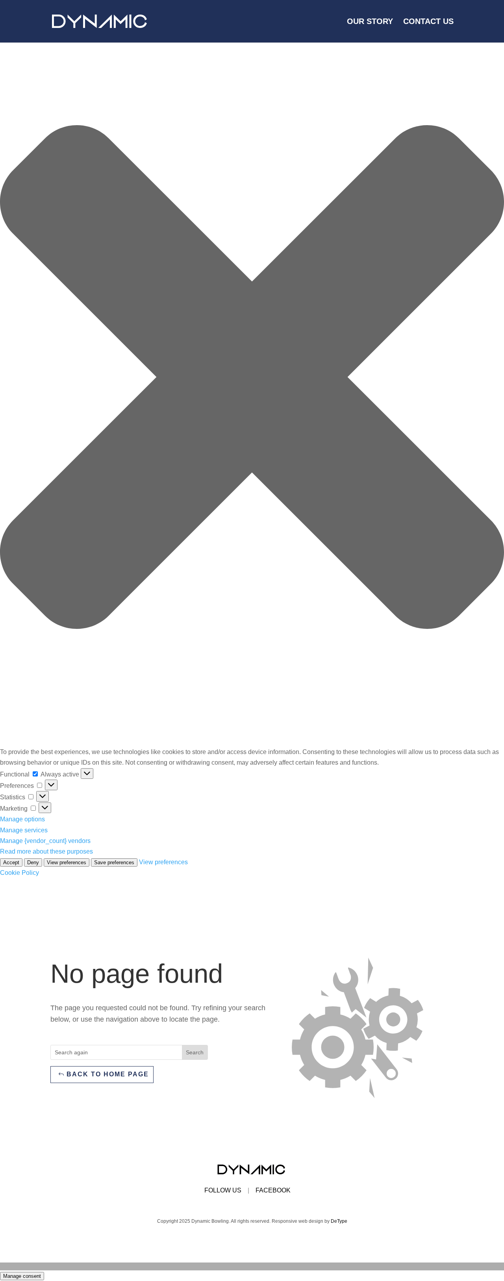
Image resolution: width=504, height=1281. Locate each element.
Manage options (22, 819)
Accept (11, 862)
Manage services (24, 830)
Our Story (370, 22)
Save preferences (114, 862)
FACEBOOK (273, 1190)
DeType (339, 1221)
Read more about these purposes (46, 851)
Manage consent (22, 1276)
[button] (252, 379)
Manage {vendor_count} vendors (45, 840)
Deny (33, 862)
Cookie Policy (19, 872)
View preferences (66, 862)
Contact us (428, 22)
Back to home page (108, 1074)
